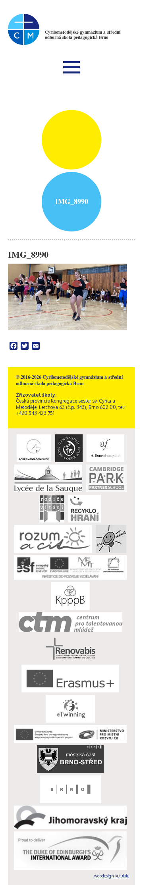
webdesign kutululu (111, 875)
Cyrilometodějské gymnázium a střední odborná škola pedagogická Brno (82, 34)
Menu (71, 67)
